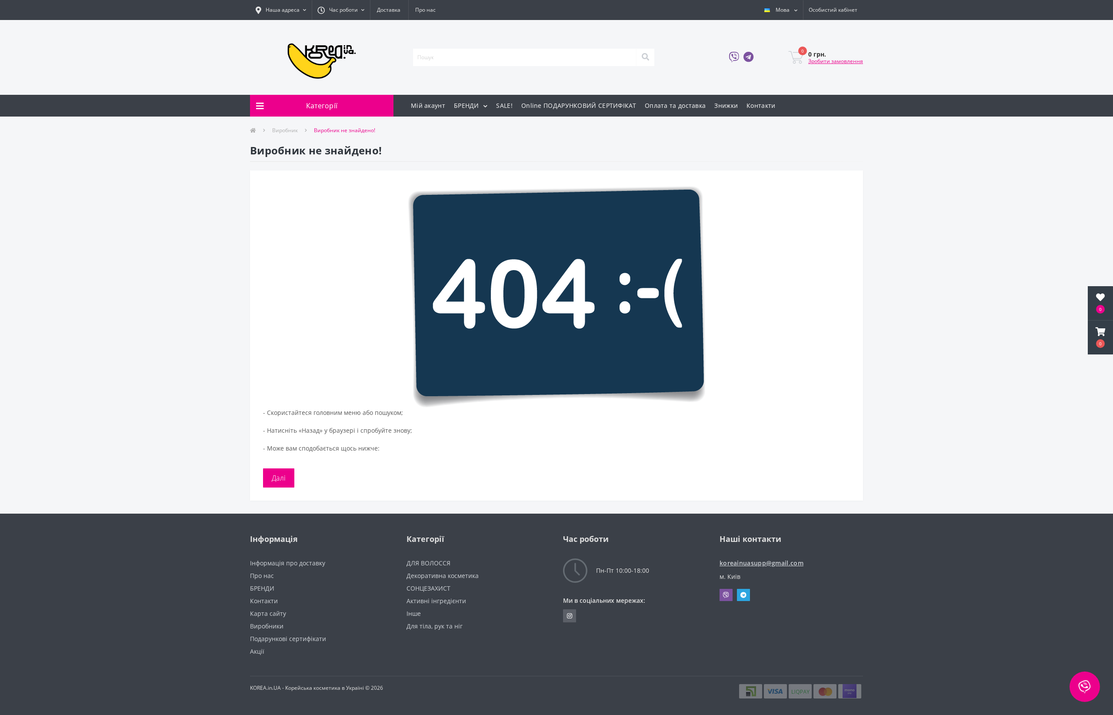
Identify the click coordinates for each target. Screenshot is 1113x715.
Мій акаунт (428, 105)
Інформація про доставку (287, 563)
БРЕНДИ (467, 105)
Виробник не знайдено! (344, 130)
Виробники (266, 626)
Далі (279, 478)
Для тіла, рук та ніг (435, 626)
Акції (257, 651)
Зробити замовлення (835, 61)
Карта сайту (268, 613)
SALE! (504, 105)
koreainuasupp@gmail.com (761, 563)
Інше (414, 613)
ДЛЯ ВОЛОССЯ (428, 563)
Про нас (425, 9)
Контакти (760, 105)
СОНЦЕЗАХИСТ (428, 588)
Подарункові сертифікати (288, 639)
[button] (281, 10)
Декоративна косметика (443, 575)
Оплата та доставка (675, 105)
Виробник (285, 130)
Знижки (726, 105)
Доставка (388, 9)
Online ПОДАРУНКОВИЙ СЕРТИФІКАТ (578, 105)
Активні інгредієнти (436, 601)
